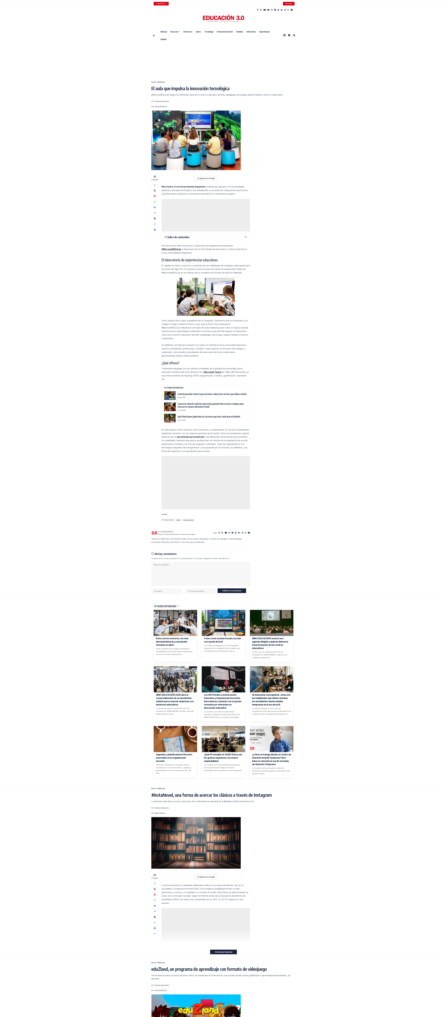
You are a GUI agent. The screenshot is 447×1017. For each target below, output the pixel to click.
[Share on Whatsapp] (154, 202)
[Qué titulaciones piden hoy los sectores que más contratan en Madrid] (170, 418)
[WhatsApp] (288, 10)
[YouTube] (264, 10)
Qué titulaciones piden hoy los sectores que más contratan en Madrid (208, 416)
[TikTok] (278, 10)
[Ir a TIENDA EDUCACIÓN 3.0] (289, 35)
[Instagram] (271, 10)
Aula (178, 520)
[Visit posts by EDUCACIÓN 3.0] (154, 533)
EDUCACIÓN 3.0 (161, 107)
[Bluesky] (291, 10)
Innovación (188, 520)
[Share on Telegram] (154, 213)
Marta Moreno (160, 813)
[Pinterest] (275, 10)
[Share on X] (154, 190)
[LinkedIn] (281, 10)
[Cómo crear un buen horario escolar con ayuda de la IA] (223, 623)
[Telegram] (284, 10)
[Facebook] (258, 10)
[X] (260, 10)
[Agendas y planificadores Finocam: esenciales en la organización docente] (175, 739)
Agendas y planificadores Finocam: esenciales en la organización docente (174, 757)
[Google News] (268, 10)
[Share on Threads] (154, 218)
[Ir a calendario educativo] (284, 35)
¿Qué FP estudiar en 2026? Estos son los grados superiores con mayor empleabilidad (223, 757)
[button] (294, 35)
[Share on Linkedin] (154, 207)
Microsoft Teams (212, 372)
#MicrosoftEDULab (171, 249)
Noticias (161, 82)
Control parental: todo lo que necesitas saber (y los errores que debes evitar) (211, 393)
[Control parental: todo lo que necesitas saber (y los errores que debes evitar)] (170, 395)
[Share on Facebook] (154, 185)
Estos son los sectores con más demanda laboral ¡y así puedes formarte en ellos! (172, 641)
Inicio (153, 82)
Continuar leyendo (223, 952)
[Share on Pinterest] (154, 196)
